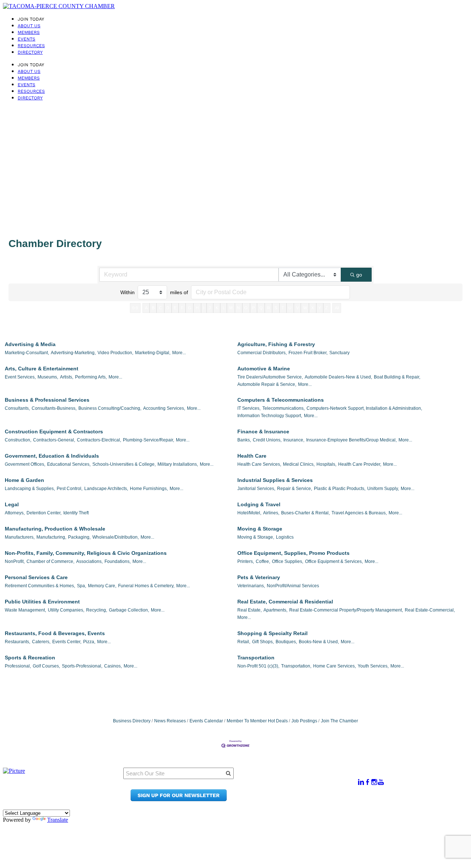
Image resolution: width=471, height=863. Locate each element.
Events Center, (66, 641)
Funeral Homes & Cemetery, (146, 585)
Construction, (18, 440)
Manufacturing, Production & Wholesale (55, 529)
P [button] (253, 308)
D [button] (167, 308)
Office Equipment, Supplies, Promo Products (293, 553)
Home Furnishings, (149, 488)
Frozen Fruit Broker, (307, 352)
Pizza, (89, 641)
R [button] (268, 308)
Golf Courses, (46, 666)
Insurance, (293, 440)
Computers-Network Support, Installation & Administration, (364, 408)
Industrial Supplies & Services (275, 480)
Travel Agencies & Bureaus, (359, 512)
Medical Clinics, (299, 464)
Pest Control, (69, 488)
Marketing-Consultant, (27, 352)
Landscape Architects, (106, 488)
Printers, (245, 561)
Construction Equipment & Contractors (54, 431)
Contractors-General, (54, 440)
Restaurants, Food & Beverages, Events (55, 633)
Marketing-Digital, (152, 352)
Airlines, (271, 512)
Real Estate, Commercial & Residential (285, 602)
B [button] (153, 308)
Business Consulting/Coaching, (109, 408)
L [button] (224, 308)
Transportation (256, 658)
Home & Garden (24, 480)
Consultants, (17, 408)
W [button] (305, 308)
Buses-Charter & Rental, (305, 512)
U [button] (289, 308)
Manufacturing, (51, 537)
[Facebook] (368, 782)
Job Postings (304, 720)
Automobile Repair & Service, (266, 384)
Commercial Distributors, (262, 352)
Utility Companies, (66, 610)
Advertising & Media (30, 344)
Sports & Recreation (30, 658)
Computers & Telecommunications (280, 400)
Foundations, (118, 561)
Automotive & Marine (263, 368)
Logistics (285, 537)
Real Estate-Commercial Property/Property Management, (346, 610)
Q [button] (261, 308)
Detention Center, (43, 512)
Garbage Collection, (129, 610)
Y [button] (319, 308)
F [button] (182, 308)
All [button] (337, 308)
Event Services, (20, 377)
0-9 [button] (135, 308)
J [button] (210, 308)
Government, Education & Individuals (52, 456)
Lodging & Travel (258, 504)
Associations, (89, 561)
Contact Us (294, 792)
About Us (29, 25)
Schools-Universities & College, (124, 464)
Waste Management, (25, 610)
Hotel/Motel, (249, 512)
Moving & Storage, (255, 537)
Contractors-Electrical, (99, 440)
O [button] (246, 308)
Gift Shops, (263, 641)
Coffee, (263, 561)
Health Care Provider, (359, 464)
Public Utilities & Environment (42, 602)
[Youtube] (381, 782)
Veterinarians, (251, 585)
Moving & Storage (259, 529)
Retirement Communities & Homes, (40, 585)
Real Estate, (249, 610)
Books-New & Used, (319, 641)
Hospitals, (326, 464)
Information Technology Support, (269, 415)
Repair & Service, (294, 488)
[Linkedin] (361, 782)
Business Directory (131, 720)
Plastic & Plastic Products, (339, 488)
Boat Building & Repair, (397, 377)
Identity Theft (76, 512)
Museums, (48, 377)
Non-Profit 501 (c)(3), (258, 666)
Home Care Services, (334, 666)
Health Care (251, 456)
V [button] (297, 308)
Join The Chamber (339, 720)
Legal (12, 504)
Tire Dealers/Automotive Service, (270, 377)
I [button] (203, 308)
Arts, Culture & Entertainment (41, 368)
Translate (57, 820)
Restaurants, (17, 641)
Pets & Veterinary (258, 577)
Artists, (66, 377)
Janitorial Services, (256, 488)
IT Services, (249, 408)
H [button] (197, 308)
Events (26, 39)
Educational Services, (69, 464)
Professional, (18, 666)
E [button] (175, 308)
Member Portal (299, 778)
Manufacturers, (20, 537)
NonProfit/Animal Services (293, 585)
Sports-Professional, (82, 666)
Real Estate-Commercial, (430, 610)
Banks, (244, 440)
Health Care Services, (259, 464)
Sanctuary (339, 352)
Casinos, (113, 666)
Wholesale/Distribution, (115, 537)
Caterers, (41, 641)
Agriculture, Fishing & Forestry (276, 344)
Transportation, (296, 666)
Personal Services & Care (36, 577)
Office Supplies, (287, 561)
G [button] (189, 308)
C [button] (160, 308)
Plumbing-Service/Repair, (148, 440)
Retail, (243, 641)
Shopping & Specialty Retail (272, 633)
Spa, (81, 585)
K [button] (217, 308)
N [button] (238, 308)
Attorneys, (15, 512)
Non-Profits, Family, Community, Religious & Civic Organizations (86, 553)
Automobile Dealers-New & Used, (338, 377)
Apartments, (275, 610)
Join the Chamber (304, 799)
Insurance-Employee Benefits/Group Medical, (351, 440)
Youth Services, (373, 666)
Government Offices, (25, 464)
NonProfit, (15, 561)
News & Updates (301, 785)
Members (29, 32)
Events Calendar (206, 720)
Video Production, (115, 352)
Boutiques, (286, 641)
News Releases (170, 720)
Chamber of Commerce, (50, 561)
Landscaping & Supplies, (30, 488)
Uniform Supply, (383, 488)
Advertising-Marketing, (73, 352)
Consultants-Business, (54, 408)
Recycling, (96, 610)
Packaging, (79, 537)
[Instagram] (374, 782)
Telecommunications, (283, 408)
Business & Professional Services (47, 400)
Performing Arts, (91, 377)
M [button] (231, 308)
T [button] (282, 308)
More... (179, 352)
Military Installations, (177, 464)
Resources (31, 45)
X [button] (312, 308)
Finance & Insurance (263, 431)
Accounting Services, (164, 408)
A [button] (146, 308)
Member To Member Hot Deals (257, 720)
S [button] (276, 308)
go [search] (359, 275)
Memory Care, (102, 585)
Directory (30, 52)
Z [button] (326, 308)
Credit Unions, (267, 440)
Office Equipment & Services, (334, 561)
